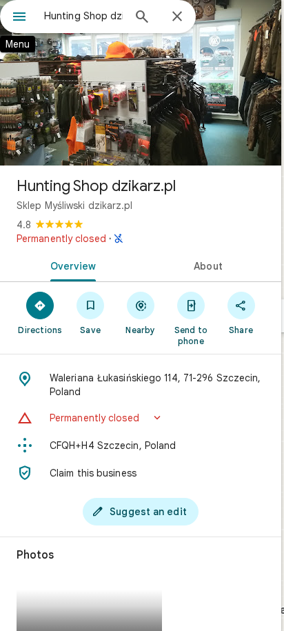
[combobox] (83, 16)
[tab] (70, 264)
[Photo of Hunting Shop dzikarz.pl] (140, 83)
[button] (140, 418)
